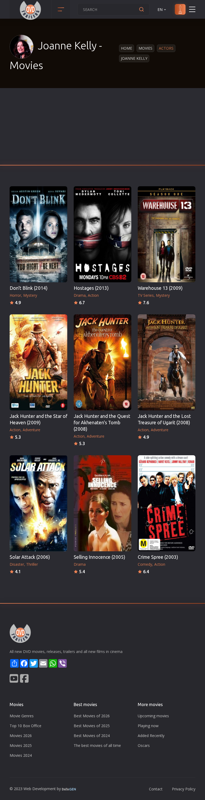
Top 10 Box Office (25, 725)
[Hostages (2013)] (102, 234)
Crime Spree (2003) (158, 557)
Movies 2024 (21, 755)
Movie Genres (22, 715)
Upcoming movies (153, 715)
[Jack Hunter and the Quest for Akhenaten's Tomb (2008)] (102, 362)
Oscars (144, 745)
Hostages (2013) (91, 288)
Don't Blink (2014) (29, 288)
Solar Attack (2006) (30, 557)
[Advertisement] (102, 128)
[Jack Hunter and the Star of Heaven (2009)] (38, 362)
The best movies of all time (97, 745)
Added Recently (151, 735)
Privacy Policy (183, 788)
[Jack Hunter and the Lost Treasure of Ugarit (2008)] (166, 362)
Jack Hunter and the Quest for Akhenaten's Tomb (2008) (102, 422)
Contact (156, 788)
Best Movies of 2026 (92, 715)
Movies (145, 48)
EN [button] (160, 9)
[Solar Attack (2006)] (38, 503)
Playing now (148, 725)
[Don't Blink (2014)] (38, 234)
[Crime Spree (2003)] (166, 503)
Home (126, 48)
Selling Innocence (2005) (99, 557)
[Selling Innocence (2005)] (102, 503)
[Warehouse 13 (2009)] (166, 234)
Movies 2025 (21, 745)
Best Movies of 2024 (92, 735)
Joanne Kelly (134, 58)
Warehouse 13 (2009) (160, 288)
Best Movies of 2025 (92, 725)
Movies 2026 (21, 735)
